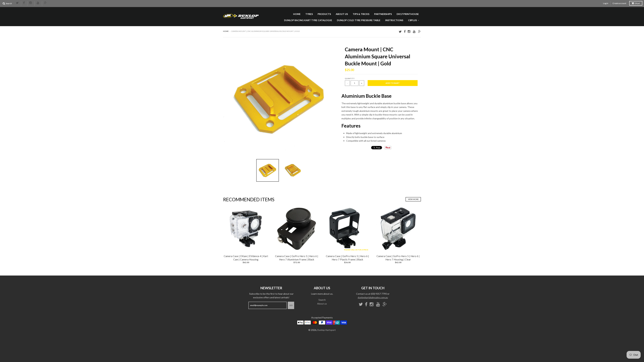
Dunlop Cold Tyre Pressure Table (358, 20)
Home (297, 14)
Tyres (309, 14)
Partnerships (383, 14)
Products (324, 14)
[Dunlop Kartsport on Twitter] (17, 3)
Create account (619, 3)
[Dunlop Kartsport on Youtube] (38, 3)
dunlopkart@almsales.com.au (373, 297)
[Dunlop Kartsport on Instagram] (31, 3)
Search (322, 299)
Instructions (394, 20)
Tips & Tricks (361, 14)
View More (413, 199)
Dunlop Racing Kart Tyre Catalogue (308, 20)
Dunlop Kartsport (326, 329)
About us (342, 14)
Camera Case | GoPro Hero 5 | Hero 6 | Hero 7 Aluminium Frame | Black (296, 258)
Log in (605, 3)
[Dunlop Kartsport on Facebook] (24, 3)
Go (290, 305)
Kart (637, 3)
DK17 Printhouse (408, 14)
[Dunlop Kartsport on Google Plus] (45, 3)
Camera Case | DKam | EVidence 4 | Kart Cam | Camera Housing (246, 258)
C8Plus (412, 20)
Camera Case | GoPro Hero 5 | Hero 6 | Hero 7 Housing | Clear (398, 258)
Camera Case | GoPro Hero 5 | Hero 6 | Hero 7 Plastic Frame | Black (347, 258)
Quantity (350, 78)
